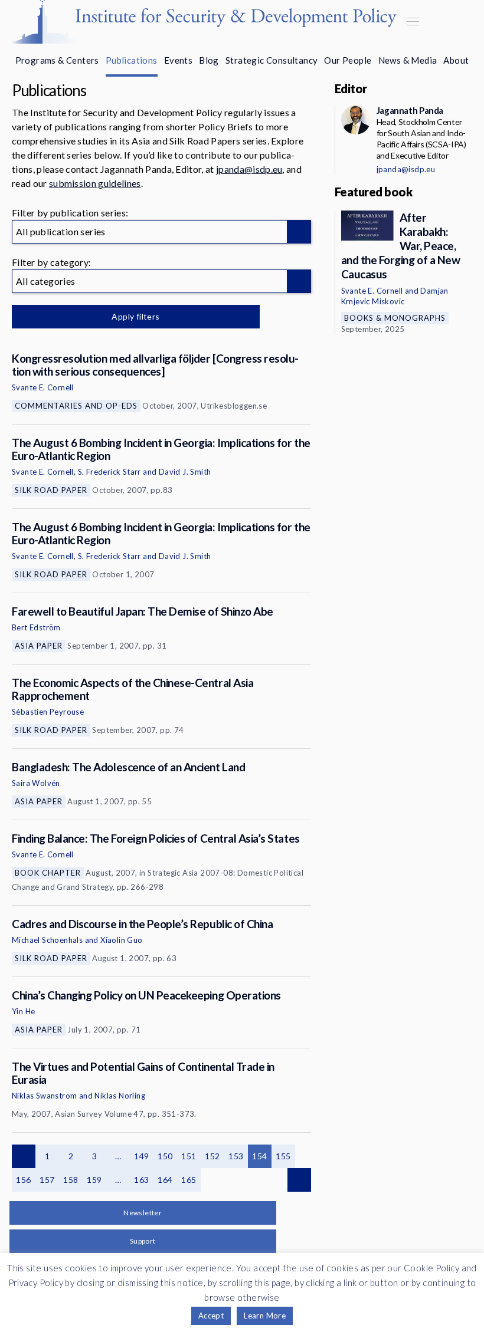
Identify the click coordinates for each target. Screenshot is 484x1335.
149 (141, 1156)
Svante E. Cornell (43, 387)
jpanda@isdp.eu (249, 169)
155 (283, 1156)
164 (165, 1180)
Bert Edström (36, 627)
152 (212, 1156)
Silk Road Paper (51, 490)
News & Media (407, 60)
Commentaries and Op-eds (76, 405)
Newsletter (142, 1212)
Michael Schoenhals (47, 940)
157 (47, 1180)
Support (143, 1241)
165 (188, 1180)
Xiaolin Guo (121, 940)
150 (165, 1156)
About (456, 60)
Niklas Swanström (44, 1095)
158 (70, 1180)
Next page (299, 1180)
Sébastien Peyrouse (48, 711)
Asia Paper (39, 645)
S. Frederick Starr (109, 471)
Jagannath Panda (410, 110)
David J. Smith (185, 471)
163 (141, 1180)
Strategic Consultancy (271, 60)
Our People (347, 60)
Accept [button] (211, 1315)
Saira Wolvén (36, 783)
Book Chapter (48, 872)
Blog (209, 60)
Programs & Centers (57, 60)
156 (23, 1180)
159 (94, 1180)
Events (178, 60)
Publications (132, 60)
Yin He (23, 1011)
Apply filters (135, 316)
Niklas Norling (119, 1095)
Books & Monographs (395, 318)
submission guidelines (95, 183)
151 (188, 1156)
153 (235, 1156)
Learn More (265, 1315)
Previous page (23, 1156)
